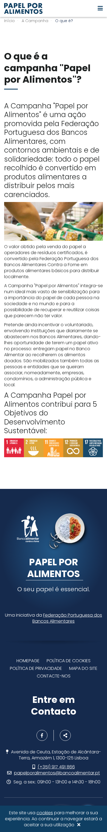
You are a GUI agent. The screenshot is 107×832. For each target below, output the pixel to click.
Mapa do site (83, 668)
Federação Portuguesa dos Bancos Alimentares (67, 618)
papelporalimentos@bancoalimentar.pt (57, 773)
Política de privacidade (36, 668)
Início (9, 20)
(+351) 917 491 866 (56, 767)
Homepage (28, 661)
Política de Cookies (69, 661)
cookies (44, 813)
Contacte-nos (54, 676)
